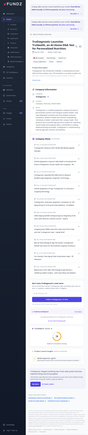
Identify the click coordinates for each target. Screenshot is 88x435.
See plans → (74, 14)
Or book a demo (48, 384)
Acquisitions (42, 431)
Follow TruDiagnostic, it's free (57, 299)
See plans (35, 384)
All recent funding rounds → (64, 398)
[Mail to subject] (80, 46)
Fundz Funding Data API (35, 426)
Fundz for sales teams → (37, 401)
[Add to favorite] (76, 46)
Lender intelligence (59, 429)
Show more (36, 80)
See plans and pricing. (67, 10)
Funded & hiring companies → (59, 401)
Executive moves (33, 431)
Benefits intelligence (72, 429)
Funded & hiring (47, 429)
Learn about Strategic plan (58, 321)
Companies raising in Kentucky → (40, 398)
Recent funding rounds (34, 429)
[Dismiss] (81, 14)
